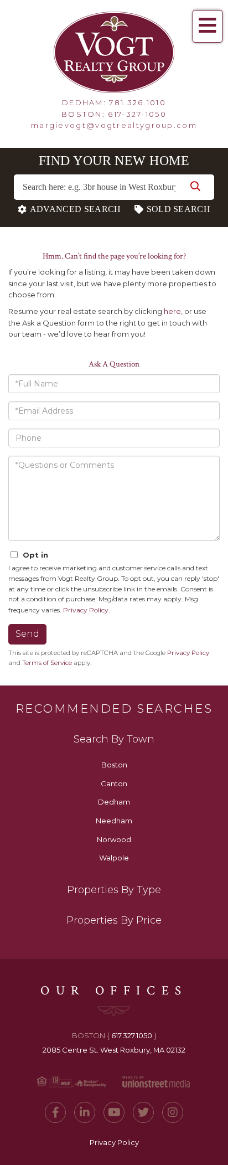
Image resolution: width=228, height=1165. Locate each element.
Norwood (114, 839)
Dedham (114, 801)
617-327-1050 (137, 114)
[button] (195, 187)
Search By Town (114, 739)
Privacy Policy (85, 610)
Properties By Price (114, 920)
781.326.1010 (137, 102)
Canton (114, 783)
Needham (114, 820)
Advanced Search (75, 209)
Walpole (114, 857)
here (172, 311)
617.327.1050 (131, 1035)
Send (27, 633)
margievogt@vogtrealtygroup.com (114, 125)
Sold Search (178, 209)
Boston (114, 764)
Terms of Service (47, 663)
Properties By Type (114, 890)
